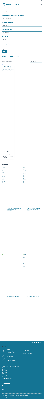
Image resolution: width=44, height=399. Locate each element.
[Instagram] (34, 342)
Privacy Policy (26, 350)
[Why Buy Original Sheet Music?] (4, 296)
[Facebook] (30, 342)
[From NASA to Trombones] (24, 296)
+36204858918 (9, 356)
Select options (11, 157)
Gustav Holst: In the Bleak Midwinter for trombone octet (8, 153)
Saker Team (4, 379)
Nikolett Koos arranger (7, 378)
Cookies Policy (26, 352)
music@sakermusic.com (11, 360)
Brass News (4, 367)
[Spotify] (41, 342)
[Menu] (41, 4)
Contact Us (4, 370)
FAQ (24, 349)
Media (3, 369)
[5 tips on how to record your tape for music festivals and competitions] (4, 210)
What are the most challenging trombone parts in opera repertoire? (34, 209)
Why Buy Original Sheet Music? (13, 296)
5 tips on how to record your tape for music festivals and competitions (14, 209)
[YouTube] (39, 342)
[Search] (41, 0)
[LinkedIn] (36, 342)
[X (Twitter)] (32, 342)
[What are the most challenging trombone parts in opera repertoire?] (24, 210)
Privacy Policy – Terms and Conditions (10, 366)
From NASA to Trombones (33, 296)
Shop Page (4, 375)
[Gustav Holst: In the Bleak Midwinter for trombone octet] (8, 107)
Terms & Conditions (27, 353)
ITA (3, 376)
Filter (4, 51)
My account (4, 372)
